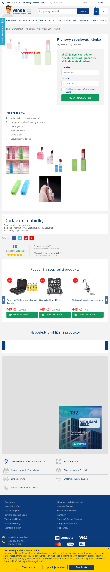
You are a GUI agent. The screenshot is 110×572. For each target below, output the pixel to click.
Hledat (83, 11)
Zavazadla (44, 20)
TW (20, 238)
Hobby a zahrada (27, 20)
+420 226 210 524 (12, 2)
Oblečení (63, 20)
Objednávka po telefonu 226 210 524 (28, 461)
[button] (22, 315)
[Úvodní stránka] (16, 11)
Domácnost (9, 20)
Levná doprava (18, 478)
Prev (5, 345)
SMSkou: (65, 78)
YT (32, 238)
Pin (26, 238)
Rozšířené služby (71, 461)
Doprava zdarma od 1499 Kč (24, 487)
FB (14, 238)
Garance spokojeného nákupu (25, 470)
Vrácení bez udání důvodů (76, 478)
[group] (22, 297)
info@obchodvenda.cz (36, 2)
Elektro (73, 20)
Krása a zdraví (88, 20)
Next (105, 345)
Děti (54, 20)
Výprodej (102, 20)
